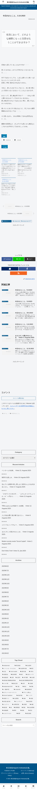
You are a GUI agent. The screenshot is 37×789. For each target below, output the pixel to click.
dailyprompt (17, 221)
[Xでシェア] (6, 575)
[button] (29, 259)
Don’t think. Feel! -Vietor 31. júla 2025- (14, 551)
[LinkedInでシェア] (19, 584)
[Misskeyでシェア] (31, 575)
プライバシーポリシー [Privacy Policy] (9, 774)
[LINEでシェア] (31, 580)
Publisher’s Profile (9, 770)
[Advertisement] (18, 239)
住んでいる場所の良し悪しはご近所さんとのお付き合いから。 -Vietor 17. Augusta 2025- (18, 486)
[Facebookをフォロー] (27, 268)
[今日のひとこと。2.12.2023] (9, 167)
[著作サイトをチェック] (9, 268)
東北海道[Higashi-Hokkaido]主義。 (18, 2)
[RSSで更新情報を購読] (18, 273)
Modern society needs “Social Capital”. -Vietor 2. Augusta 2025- (17, 543)
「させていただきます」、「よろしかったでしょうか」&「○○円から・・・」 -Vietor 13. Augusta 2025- (18, 496)
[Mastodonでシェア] (14, 575)
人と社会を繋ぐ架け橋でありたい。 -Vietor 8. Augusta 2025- (16, 517)
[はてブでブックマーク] (23, 580)
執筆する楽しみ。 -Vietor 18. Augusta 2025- (16, 477)
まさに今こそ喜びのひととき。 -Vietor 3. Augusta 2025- (18, 533)
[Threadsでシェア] (14, 580)
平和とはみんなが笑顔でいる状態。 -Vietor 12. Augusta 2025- (17, 507)
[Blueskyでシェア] (23, 575)
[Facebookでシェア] (6, 580)
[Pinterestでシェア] (10, 584)
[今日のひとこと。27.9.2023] (26, 167)
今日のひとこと (7, 221)
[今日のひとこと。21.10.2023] (9, 187)
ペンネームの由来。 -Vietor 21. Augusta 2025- (16, 470)
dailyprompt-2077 (27, 221)
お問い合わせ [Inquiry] (27, 773)
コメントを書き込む (18, 398)
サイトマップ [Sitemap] (27, 770)
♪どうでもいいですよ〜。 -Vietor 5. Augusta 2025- (18, 525)
